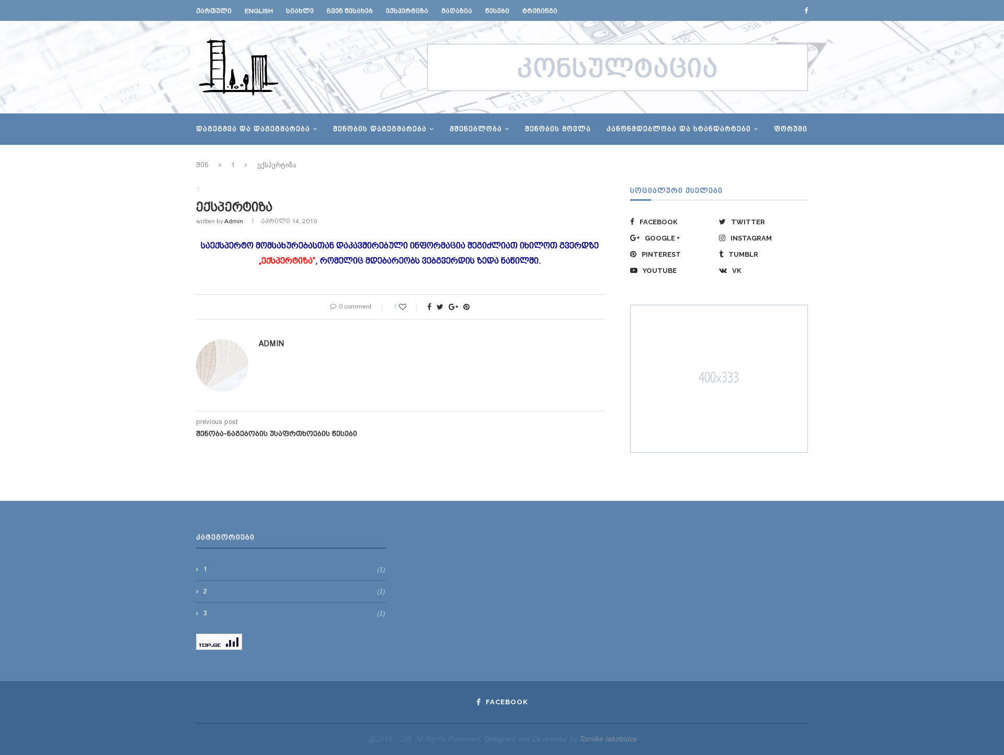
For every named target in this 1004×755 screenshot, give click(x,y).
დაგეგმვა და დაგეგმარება (253, 129)
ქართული (214, 11)
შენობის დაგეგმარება (380, 129)
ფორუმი (790, 129)
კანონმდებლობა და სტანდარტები (679, 129)
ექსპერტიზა (407, 11)
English (259, 11)
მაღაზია (456, 11)
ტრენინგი (539, 11)
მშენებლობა (476, 129)
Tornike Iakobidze (608, 739)
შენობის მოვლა (558, 129)
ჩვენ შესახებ (350, 11)
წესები (497, 11)
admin (233, 221)
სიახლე (300, 11)
